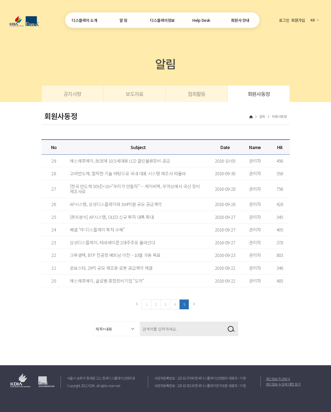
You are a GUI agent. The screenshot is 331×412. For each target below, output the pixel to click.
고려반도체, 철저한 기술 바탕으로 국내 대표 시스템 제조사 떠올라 (128, 173)
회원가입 (298, 20)
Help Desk (201, 20)
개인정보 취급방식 (278, 378)
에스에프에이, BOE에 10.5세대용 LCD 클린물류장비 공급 (120, 161)
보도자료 (134, 93)
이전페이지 (137, 304)
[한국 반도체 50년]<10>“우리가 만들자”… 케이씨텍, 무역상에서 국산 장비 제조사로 (135, 189)
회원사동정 (259, 93)
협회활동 (196, 93)
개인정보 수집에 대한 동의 (283, 384)
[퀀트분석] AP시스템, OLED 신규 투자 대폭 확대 (112, 217)
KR (312, 20)
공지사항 (72, 93)
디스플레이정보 (162, 20)
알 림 (123, 20)
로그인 (284, 20)
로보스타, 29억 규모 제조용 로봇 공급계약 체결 (111, 268)
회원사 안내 (240, 20)
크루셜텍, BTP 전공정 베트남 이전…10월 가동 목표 (115, 255)
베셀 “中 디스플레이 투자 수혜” (97, 229)
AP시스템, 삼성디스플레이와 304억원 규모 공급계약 (116, 204)
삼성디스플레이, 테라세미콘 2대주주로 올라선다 (112, 242)
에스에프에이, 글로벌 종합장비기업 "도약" (107, 280)
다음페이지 (194, 304)
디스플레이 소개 (84, 20)
